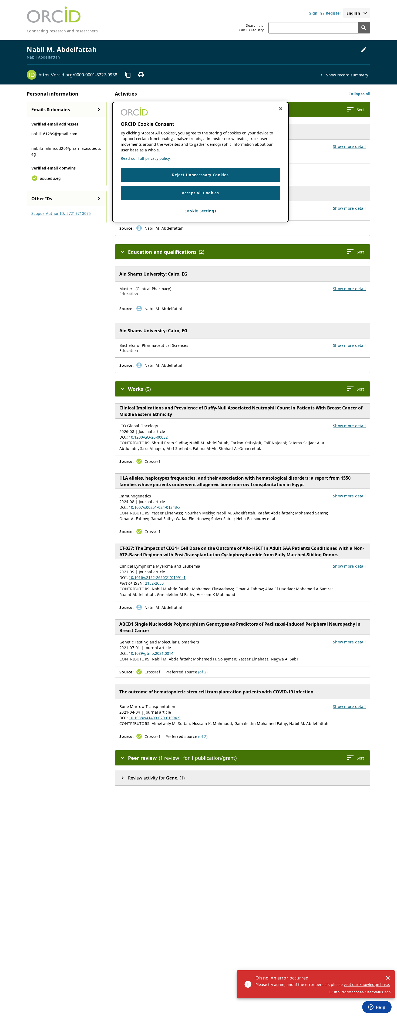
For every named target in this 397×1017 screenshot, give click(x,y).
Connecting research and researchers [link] (62, 30)
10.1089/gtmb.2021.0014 (151, 653)
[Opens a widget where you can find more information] (377, 1007)
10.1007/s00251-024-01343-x (154, 507)
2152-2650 (154, 583)
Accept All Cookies (200, 193)
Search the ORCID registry (251, 27)
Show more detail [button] (349, 146)
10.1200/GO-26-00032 (148, 437)
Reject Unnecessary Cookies (200, 174)
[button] (359, 93)
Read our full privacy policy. (146, 158)
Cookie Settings (200, 210)
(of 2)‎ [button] (203, 671)
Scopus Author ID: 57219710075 (61, 213)
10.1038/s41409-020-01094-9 (154, 717)
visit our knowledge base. (367, 984)
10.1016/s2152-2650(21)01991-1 (157, 577)
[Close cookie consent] (281, 109)
